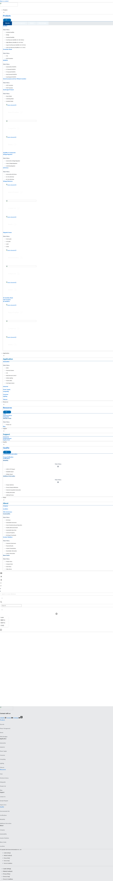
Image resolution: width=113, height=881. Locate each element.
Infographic (6, 417)
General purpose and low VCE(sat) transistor (14, 79)
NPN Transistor (9, 85)
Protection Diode (7, 49)
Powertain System (10, 370)
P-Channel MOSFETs (10, 72)
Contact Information (10, 553)
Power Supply (6, 389)
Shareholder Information (11, 551)
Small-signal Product (8, 89)
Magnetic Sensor (7, 232)
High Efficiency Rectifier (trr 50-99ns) (14, 42)
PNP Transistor (9, 88)
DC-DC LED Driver (10, 179)
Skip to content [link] (4, 1)
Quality (6, 448)
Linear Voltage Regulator (11, 163)
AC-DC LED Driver (10, 177)
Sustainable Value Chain (11, 530)
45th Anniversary (7, 512)
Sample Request (7, 438)
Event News (8, 566)
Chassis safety (9, 380)
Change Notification (8, 457)
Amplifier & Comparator (9, 152)
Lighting (5, 396)
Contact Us (6, 437)
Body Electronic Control (11, 375)
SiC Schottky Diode (8, 298)
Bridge (7, 35)
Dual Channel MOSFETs (11, 74)
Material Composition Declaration (13, 490)
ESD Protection (9, 58)
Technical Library (7, 415)
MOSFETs (5, 60)
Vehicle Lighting (9, 378)
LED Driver (6, 168)
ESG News (8, 520)
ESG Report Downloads (11, 535)
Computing (6, 391)
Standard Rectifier (10, 37)
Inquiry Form (6, 440)
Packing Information (10, 492)
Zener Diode (9, 96)
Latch (7, 244)
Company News (9, 564)
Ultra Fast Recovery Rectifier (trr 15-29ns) (15, 47)
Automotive (6, 361)
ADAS (7, 368)
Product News (9, 561)
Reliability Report (10, 471)
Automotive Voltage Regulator (13, 161)
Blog (4, 426)
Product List (8, 424)
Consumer (5, 394)
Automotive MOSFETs (11, 67)
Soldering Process (10, 495)
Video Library (9, 569)
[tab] (7, 23)
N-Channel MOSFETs (11, 69)
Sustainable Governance (11, 522)
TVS (7, 56)
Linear (7, 246)
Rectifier (5, 26)
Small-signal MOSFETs (11, 77)
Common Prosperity (10, 532)
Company (5, 506)
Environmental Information (10, 454)
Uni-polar (8, 241)
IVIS (7, 373)
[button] (58, 30)
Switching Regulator (10, 166)
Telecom (5, 399)
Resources (7, 408)
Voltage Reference (8, 181)
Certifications (6, 458)
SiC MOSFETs (6, 301)
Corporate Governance (11, 543)
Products (7, 16)
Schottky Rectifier (10, 32)
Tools (4, 414)
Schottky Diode (9, 101)
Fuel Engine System (10, 383)
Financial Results (9, 546)
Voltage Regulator (7, 154)
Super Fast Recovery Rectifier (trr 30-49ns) (16, 45)
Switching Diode (10, 98)
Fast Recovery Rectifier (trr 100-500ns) (15, 40)
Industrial (5, 386)
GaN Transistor (7, 299)
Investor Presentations (11, 548)
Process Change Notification (12, 487)
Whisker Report (9, 474)
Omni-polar (8, 239)
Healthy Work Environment (12, 527)
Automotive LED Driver (11, 174)
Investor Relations (7, 537)
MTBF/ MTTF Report (10, 469)
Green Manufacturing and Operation (14, 525)
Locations (5, 509)
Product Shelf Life (10, 485)
